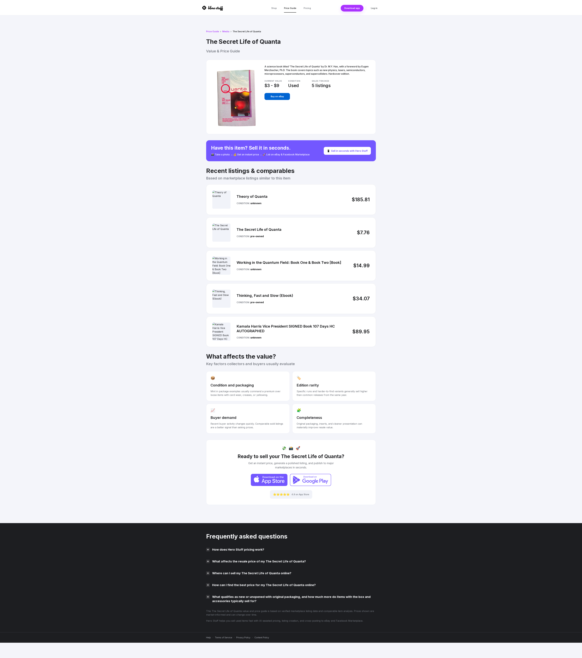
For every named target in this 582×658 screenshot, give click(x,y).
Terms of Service (223, 637)
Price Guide (290, 8)
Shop (274, 8)
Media (225, 31)
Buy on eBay (277, 96)
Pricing (307, 8)
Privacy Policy (243, 637)
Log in (374, 8)
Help (208, 637)
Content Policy (261, 637)
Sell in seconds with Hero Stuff (347, 150)
